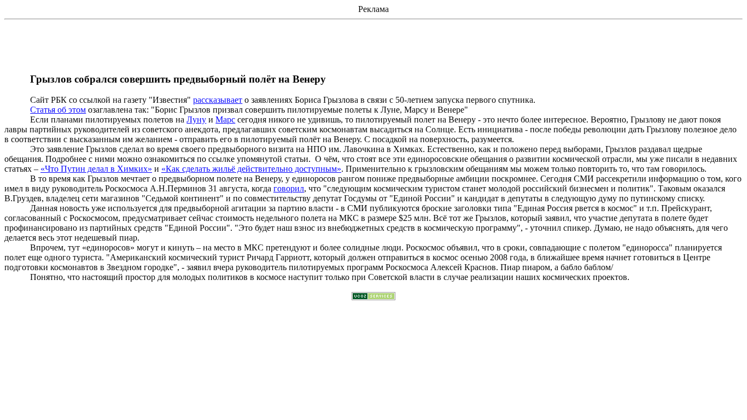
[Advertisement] (373, 48)
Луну (196, 119)
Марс (225, 119)
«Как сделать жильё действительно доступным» (251, 168)
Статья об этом (58, 109)
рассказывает (217, 99)
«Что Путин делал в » (96, 168)
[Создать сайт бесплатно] (373, 297)
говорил (288, 188)
